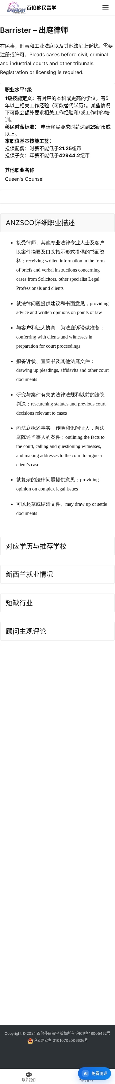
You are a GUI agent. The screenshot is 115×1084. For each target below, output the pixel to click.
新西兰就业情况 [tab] (29, 574)
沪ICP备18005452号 (92, 1033)
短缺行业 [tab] (19, 603)
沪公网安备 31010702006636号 (60, 1040)
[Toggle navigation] (105, 7)
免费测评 (99, 1073)
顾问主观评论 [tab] (26, 631)
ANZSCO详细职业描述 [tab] (40, 223)
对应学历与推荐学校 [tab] (36, 546)
